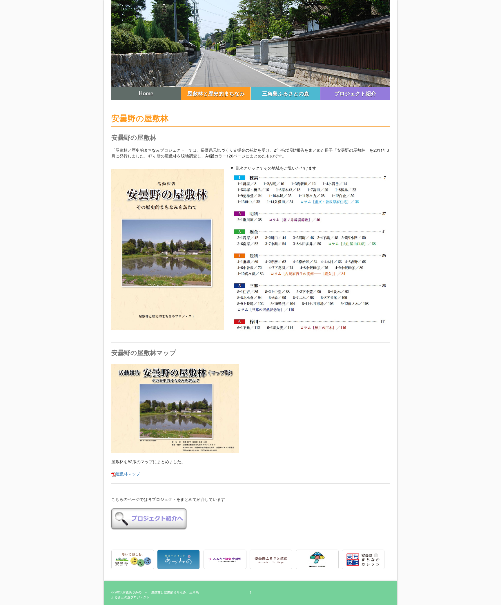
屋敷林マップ (128, 474)
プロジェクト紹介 (355, 93)
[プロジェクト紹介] (149, 518)
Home (146, 93)
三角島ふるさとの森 (285, 93)
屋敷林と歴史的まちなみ (216, 93)
